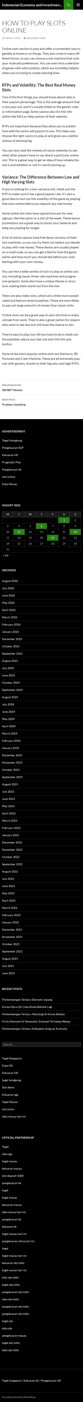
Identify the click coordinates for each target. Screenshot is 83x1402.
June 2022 (8, 886)
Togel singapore (12, 1380)
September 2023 (12, 777)
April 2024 (9, 726)
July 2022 (8, 878)
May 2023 (8, 806)
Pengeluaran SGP (13, 447)
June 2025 (8, 675)
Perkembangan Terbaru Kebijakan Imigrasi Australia (34, 1028)
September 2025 (12, 653)
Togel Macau (10, 1102)
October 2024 (11, 682)
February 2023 (11, 828)
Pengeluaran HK (51, 1380)
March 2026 (9, 617)
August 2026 (10, 581)
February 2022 (11, 915)
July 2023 (8, 791)
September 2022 (12, 864)
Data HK (7, 1065)
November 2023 (12, 762)
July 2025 (8, 668)
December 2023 (12, 755)
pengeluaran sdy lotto (15, 1306)
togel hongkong (11, 1080)
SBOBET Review (12, 388)
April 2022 (9, 900)
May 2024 (8, 719)
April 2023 (9, 813)
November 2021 (12, 937)
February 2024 (11, 740)
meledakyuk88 (35, 38)
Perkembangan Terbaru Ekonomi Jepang (27, 999)
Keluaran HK (10, 455)
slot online (8, 476)
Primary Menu (78, 5)
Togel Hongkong (12, 440)
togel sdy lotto (11, 1342)
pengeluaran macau (14, 1335)
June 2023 (8, 798)
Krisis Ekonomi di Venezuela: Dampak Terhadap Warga (36, 1021)
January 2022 (10, 922)
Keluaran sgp (10, 1094)
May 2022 (8, 893)
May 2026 (8, 602)
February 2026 (11, 624)
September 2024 (12, 690)
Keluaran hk (31, 1380)
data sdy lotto (10, 1350)
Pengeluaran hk (11, 469)
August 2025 (10, 660)
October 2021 (11, 944)
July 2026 (8, 588)
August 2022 (10, 871)
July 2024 (8, 704)
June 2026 (8, 595)
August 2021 (10, 958)
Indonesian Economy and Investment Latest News (33, 5)
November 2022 (12, 849)
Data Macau (9, 484)
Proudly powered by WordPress (19, 1397)
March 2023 (9, 820)
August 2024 (10, 697)
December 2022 (12, 842)
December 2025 (12, 639)
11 (19, 532)
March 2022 (9, 907)
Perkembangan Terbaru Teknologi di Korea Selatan (33, 1014)
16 (75, 532)
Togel (5, 1146)
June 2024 (8, 711)
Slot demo (8, 1087)
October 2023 (11, 769)
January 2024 (10, 748)
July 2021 (8, 966)
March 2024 (9, 733)
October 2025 (11, 646)
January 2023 (10, 835)
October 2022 (11, 857)
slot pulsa (8, 1109)
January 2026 (10, 631)
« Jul (5, 555)
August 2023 (10, 784)
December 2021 (12, 929)
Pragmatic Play (11, 462)
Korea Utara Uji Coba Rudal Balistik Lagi (27, 1007)
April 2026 (9, 610)
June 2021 (8, 973)
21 (52, 537)
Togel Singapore (12, 1058)
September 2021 (12, 951)
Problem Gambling (14, 402)
